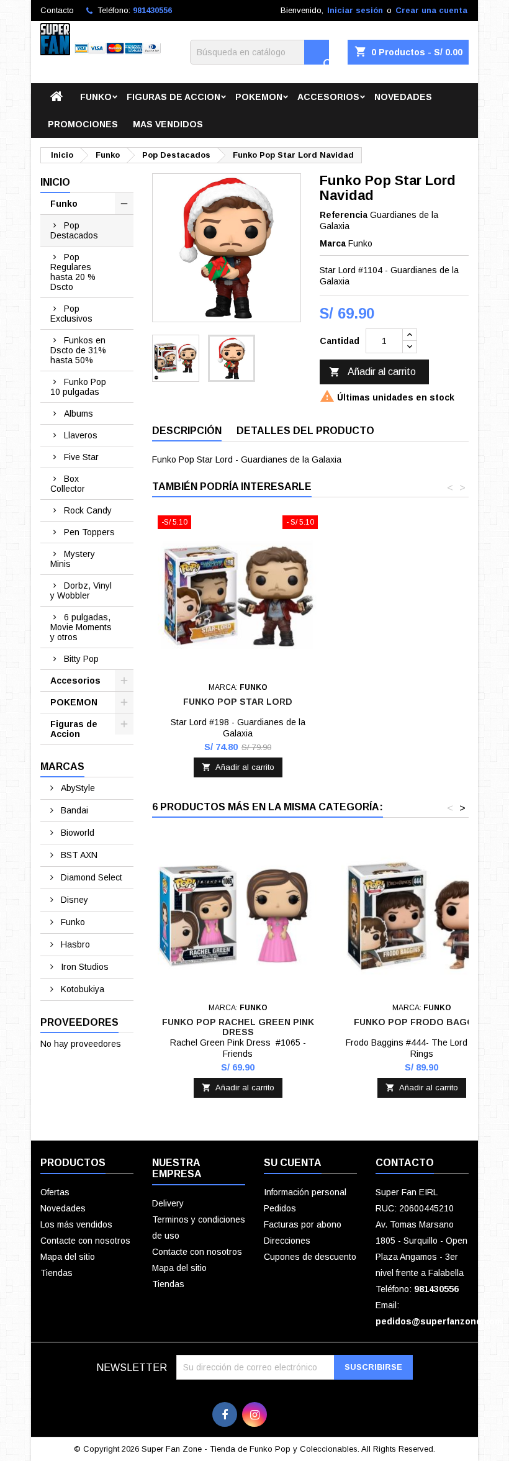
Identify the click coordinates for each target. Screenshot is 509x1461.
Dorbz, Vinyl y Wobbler (81, 590)
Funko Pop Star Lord (237, 702)
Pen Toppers (89, 532)
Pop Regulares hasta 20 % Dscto (73, 272)
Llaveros (80, 435)
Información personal (305, 1192)
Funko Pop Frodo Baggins (421, 1022)
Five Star (81, 457)
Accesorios (328, 97)
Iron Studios (83, 967)
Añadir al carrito (372, 372)
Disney (73, 900)
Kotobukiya (81, 989)
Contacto (57, 10)
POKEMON (258, 97)
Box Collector (67, 484)
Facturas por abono (302, 1224)
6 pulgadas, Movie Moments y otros (81, 627)
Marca (333, 243)
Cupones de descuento (310, 1257)
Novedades (403, 97)
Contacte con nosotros (85, 1241)
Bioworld (76, 833)
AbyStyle (76, 788)
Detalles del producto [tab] (305, 430)
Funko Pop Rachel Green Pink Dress (238, 1027)
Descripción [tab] (187, 430)
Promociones (83, 124)
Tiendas (56, 1273)
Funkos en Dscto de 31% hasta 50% (78, 350)
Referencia (343, 215)
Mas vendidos (168, 124)
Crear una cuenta (431, 10)
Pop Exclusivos (71, 313)
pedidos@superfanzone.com (439, 1321)
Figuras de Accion (173, 97)
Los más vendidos (76, 1224)
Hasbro (74, 944)
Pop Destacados (74, 230)
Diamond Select (90, 877)
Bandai (73, 810)
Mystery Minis (72, 559)
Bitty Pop (81, 659)
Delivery (168, 1203)
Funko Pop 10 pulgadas (78, 387)
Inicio (55, 182)
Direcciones (287, 1241)
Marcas (62, 766)
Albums (78, 413)
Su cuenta (293, 1162)
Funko (96, 97)
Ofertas (55, 1192)
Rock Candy (88, 510)
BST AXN (77, 855)
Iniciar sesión (355, 10)
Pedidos (280, 1208)
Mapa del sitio (67, 1257)
